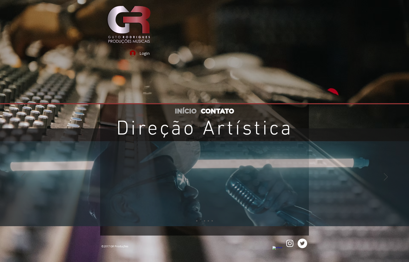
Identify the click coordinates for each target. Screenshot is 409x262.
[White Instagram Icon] (290, 243)
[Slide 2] (208, 220)
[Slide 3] (212, 220)
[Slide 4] (204, 220)
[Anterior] (23, 177)
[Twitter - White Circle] (302, 243)
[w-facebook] (277, 251)
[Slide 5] (200, 220)
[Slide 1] (196, 220)
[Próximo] (386, 177)
